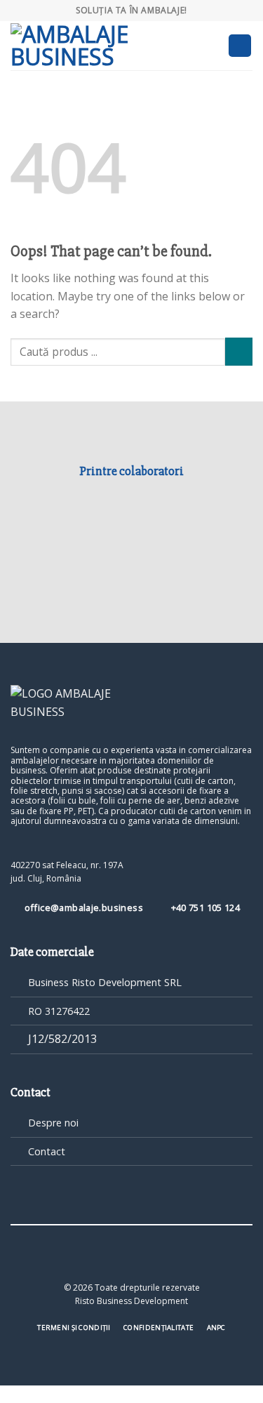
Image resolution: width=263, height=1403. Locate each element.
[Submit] (238, 351)
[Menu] (240, 46)
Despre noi (53, 1122)
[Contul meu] (187, 45)
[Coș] (211, 45)
